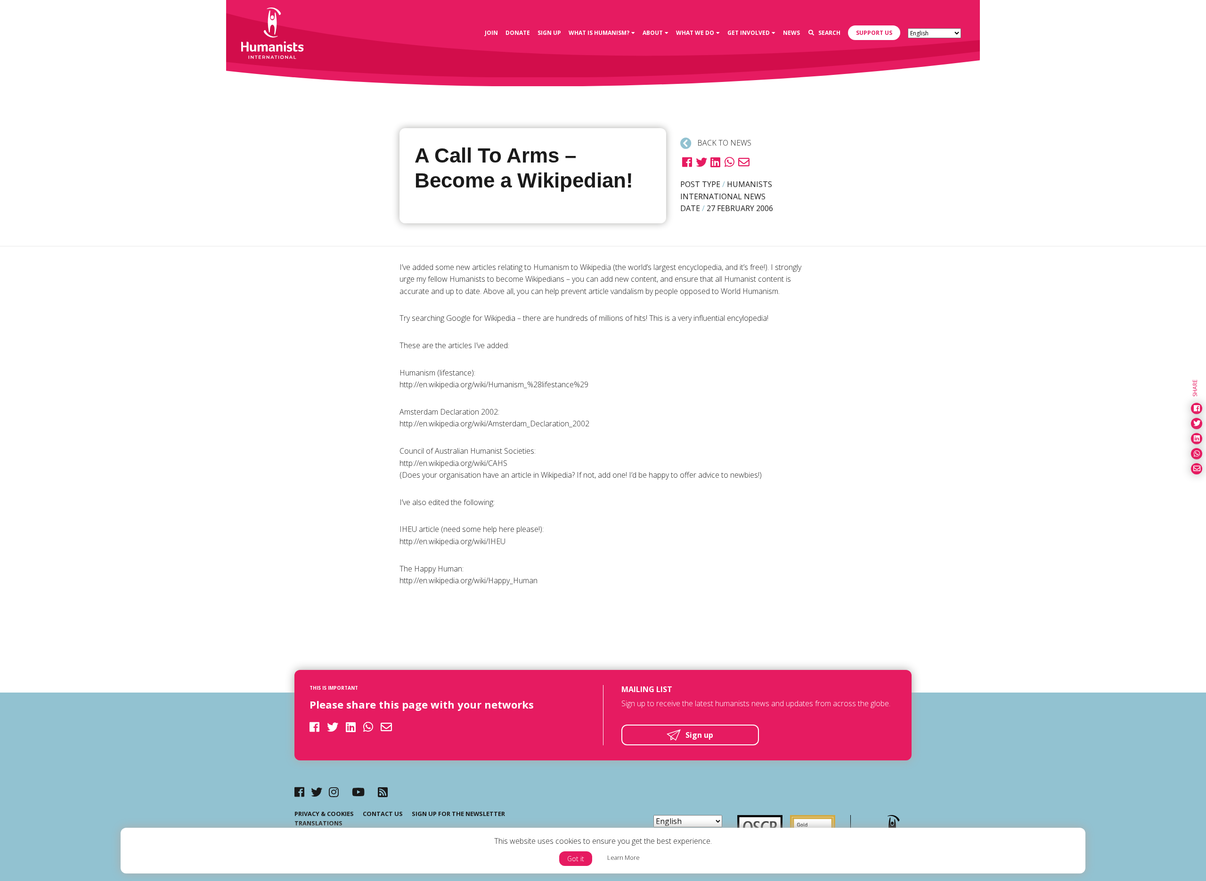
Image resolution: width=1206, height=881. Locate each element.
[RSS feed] (383, 791)
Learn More (623, 857)
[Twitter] (316, 791)
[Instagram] (334, 791)
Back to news (723, 143)
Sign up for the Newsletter (458, 813)
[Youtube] (358, 791)
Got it (575, 858)
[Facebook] (299, 791)
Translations (318, 823)
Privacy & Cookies (324, 813)
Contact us (383, 813)
